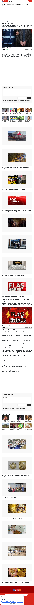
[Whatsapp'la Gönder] (7, 49)
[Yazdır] (26, 49)
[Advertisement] (17, 13)
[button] (27, 49)
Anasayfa (4, 4)
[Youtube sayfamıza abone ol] (16, 590)
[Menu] (31, 1)
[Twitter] (4, 49)
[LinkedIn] (5, 49)
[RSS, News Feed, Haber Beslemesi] (20, 590)
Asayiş (8, 4)
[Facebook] (2, 49)
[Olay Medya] (9, 1)
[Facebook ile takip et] (14, 590)
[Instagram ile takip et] (18, 590)
